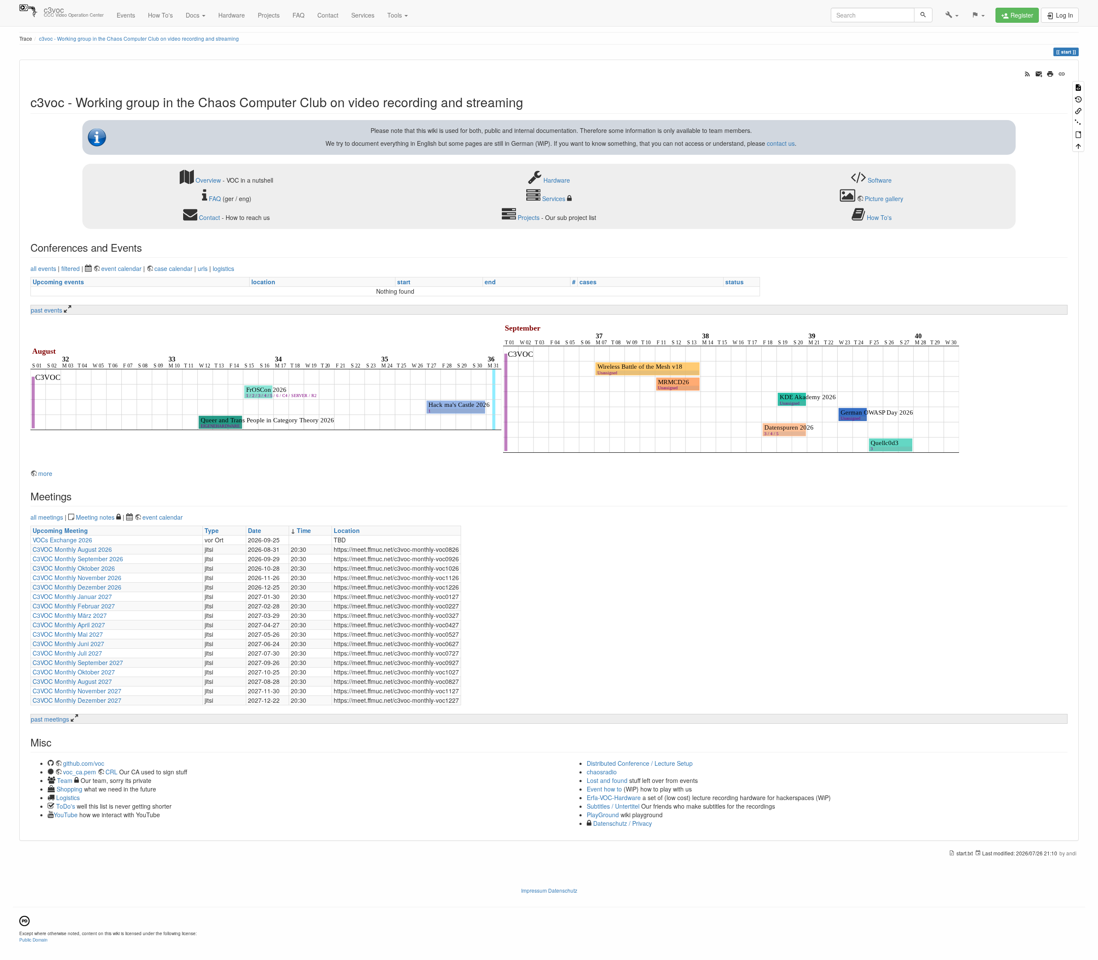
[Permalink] (1061, 73)
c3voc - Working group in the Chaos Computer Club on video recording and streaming (139, 38)
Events (126, 15)
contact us (781, 143)
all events (43, 268)
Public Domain (33, 939)
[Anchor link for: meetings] (77, 496)
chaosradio (602, 771)
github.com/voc (83, 763)
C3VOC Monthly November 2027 (77, 690)
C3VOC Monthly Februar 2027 (74, 606)
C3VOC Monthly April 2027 (69, 624)
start (403, 281)
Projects (269, 15)
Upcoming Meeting (60, 530)
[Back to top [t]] (1078, 145)
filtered (70, 268)
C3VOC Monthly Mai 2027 (68, 634)
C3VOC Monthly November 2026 (77, 577)
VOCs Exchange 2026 (62, 540)
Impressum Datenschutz (549, 890)
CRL (112, 771)
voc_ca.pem (79, 771)
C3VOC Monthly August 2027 (72, 681)
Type (212, 530)
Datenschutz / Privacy (621, 823)
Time (304, 530)
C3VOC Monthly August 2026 (72, 549)
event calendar (122, 268)
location (263, 281)
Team (64, 780)
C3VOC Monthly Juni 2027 (68, 643)
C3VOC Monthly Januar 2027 (72, 596)
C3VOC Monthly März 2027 (70, 615)
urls (203, 268)
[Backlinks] (1078, 110)
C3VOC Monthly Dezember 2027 (77, 700)
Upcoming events (58, 281)
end (490, 281)
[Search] (923, 15)
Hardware (231, 15)
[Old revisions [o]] (1078, 98)
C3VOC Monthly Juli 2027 (67, 653)
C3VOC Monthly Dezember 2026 (77, 587)
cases (588, 281)
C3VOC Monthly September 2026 (78, 558)
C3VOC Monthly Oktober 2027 (74, 672)
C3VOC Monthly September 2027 (78, 662)
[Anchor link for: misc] (56, 742)
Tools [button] (395, 15)
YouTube (66, 814)
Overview (208, 179)
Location (347, 530)
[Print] (1050, 73)
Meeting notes (95, 517)
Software (880, 179)
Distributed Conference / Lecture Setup (640, 763)
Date (254, 530)
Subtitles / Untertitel (613, 806)
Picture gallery (884, 198)
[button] (952, 15)
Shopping (69, 789)
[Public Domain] (24, 920)
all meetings (46, 517)
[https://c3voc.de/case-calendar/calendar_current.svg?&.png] (265, 390)
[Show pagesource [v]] (1078, 86)
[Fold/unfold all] (1078, 122)
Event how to (604, 789)
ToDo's (65, 806)
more (45, 473)
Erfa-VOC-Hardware (614, 797)
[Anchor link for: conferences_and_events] (147, 247)
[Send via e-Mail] (1039, 73)
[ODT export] (1078, 134)
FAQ (299, 15)
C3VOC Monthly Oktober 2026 (74, 568)
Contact (327, 15)
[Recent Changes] (1027, 73)
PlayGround (603, 814)
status (734, 281)
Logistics (68, 797)
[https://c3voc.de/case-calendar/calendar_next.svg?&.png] (731, 390)
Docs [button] (193, 15)
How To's (160, 15)
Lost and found (607, 780)
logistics (223, 268)
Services (362, 15)
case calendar (174, 268)
